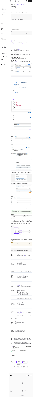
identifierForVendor (18, 284)
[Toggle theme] (22, 1)
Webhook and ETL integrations (20, 4)
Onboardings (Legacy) (3, 64)
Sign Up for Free (30, 1)
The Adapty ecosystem (3, 19)
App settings (2, 59)
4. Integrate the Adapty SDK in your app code (5, 12)
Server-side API (12, 390)
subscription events (22, 10)
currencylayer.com (23, 249)
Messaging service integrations (5, 48)
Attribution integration (4, 46)
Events (24, 255)
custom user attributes (20, 312)
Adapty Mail (2, 38)
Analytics (2, 33)
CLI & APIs (13, 1)
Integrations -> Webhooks (19, 313)
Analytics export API (12, 392)
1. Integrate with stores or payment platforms (4, 8)
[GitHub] (30, 375)
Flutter (22, 383)
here (12, 358)
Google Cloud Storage (4, 52)
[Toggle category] (8, 6)
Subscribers (2, 28)
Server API (2, 63)
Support (22, 392)
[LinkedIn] (28, 375)
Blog (22, 391)
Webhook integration (4, 53)
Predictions (2, 34)
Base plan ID (18, 275)
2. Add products (4, 9)
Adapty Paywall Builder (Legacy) (4, 65)
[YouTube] (31, 375)
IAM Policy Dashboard (17, 61)
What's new (16, 1)
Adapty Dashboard (24, 390)
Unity (22, 384)
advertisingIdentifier (18, 285)
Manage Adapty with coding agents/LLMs (4, 56)
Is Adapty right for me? (4, 5)
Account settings (2, 60)
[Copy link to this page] (15, 6)
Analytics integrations (4, 47)
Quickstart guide (3, 6)
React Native (23, 382)
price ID (24, 275)
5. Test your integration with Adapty (5, 14)
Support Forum (19, 1)
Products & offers (2, 24)
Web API (11, 391)
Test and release (2, 58)
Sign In (26, 1)
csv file (19, 49)
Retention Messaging (3, 29)
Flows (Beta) (2, 23)
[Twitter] (27, 375)
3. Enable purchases (4, 10)
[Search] (21, 1)
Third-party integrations (3, 39)
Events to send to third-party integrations (4, 42)
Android (22, 381)
